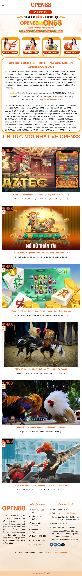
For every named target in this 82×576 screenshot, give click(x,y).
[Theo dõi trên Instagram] (55, 545)
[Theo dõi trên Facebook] (51, 545)
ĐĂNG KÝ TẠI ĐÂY (40, 12)
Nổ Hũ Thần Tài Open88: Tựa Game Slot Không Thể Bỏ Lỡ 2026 (41, 253)
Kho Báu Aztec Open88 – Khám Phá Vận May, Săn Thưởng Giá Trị (41, 195)
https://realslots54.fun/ (67, 513)
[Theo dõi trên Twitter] (59, 545)
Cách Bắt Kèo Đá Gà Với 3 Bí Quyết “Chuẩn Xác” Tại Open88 (41, 486)
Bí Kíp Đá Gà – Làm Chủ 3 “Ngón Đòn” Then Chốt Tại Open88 (41, 369)
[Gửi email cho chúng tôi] (63, 545)
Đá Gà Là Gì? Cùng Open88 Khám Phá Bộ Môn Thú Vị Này (41, 427)
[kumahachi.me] (41, 4)
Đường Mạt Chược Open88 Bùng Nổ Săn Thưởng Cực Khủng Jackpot (41, 311)
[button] (3, 4)
